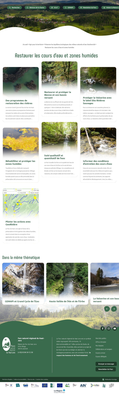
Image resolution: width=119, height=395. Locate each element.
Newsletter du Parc (89, 7)
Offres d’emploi (101, 342)
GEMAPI (70, 7)
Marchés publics (101, 338)
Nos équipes (100, 345)
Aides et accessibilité (20, 379)
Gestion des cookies (42, 379)
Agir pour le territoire (36, 44)
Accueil (25, 44)
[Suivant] (114, 309)
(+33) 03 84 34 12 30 (25, 352)
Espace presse (101, 353)
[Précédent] (107, 309)
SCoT (56, 7)
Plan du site (31, 379)
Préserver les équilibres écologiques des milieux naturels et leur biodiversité (70, 44)
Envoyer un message (106, 364)
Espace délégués (101, 356)
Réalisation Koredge (111, 379)
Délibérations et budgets (104, 349)
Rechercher (16, 7)
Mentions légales (7, 379)
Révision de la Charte (37, 7)
